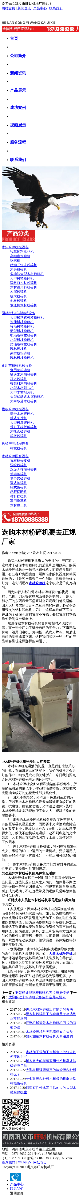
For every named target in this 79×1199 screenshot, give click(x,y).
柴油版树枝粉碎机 (23, 344)
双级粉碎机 (18, 465)
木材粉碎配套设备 (15, 456)
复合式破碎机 (20, 478)
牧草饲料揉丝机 (22, 251)
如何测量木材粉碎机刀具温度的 (49, 1036)
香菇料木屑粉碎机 (23, 383)
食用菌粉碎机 (20, 370)
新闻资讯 (24, 8)
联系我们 (56, 8)
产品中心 (40, 8)
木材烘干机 (18, 505)
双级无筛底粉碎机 (23, 469)
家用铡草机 (18, 501)
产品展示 (18, 90)
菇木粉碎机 (18, 379)
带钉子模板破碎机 (23, 427)
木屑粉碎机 (18, 292)
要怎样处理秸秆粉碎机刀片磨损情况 (42, 992)
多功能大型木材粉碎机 (27, 274)
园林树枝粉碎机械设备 (18, 313)
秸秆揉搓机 (18, 496)
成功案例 (18, 107)
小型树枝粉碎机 (22, 340)
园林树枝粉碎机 (22, 357)
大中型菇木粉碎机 (23, 401)
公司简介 (18, 55)
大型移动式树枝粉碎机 (27, 317)
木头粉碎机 (18, 269)
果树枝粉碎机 (20, 353)
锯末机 (15, 260)
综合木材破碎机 (22, 413)
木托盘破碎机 (20, 431)
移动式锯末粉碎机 (23, 265)
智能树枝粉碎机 (22, 322)
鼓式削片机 (18, 418)
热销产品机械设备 (15, 444)
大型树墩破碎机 (22, 422)
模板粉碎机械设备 (15, 409)
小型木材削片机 (22, 388)
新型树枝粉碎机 (22, 331)
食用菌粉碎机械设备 (17, 365)
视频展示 (18, 125)
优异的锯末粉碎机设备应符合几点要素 (37, 997)
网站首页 (8, 8)
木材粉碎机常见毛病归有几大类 (49, 1032)
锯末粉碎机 (18, 296)
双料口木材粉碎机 (23, 283)
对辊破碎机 (18, 474)
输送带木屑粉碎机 (23, 374)
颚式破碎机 (18, 483)
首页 (14, 38)
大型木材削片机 (22, 392)
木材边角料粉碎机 (23, 287)
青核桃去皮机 (20, 460)
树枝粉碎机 (18, 301)
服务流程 (18, 142)
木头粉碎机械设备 (15, 247)
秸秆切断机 (18, 492)
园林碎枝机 (18, 349)
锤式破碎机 (18, 487)
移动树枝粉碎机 (22, 326)
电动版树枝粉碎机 (23, 335)
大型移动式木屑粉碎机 (27, 397)
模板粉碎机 (18, 436)
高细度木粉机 (20, 256)
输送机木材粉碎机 (23, 305)
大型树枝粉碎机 (22, 278)
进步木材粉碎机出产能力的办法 (49, 1009)
